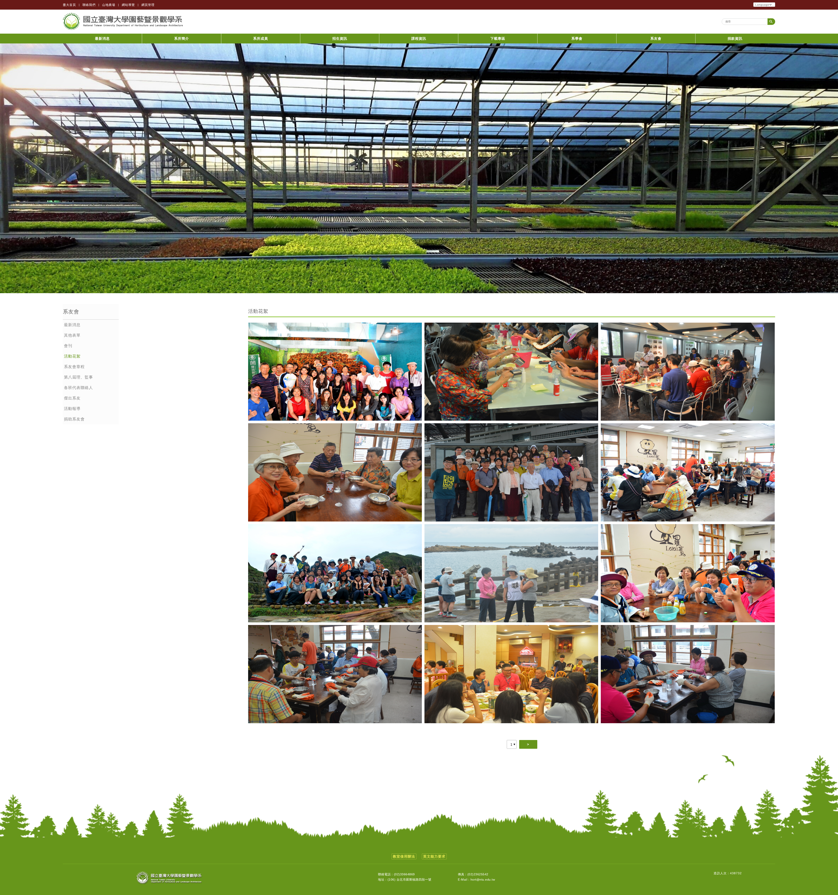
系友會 (655, 38)
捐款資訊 (735, 38)
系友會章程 (74, 367)
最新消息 (102, 38)
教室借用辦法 (404, 856)
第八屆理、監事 (78, 377)
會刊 (68, 346)
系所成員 (260, 38)
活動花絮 (72, 356)
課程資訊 (418, 38)
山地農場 (108, 5)
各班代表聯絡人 (78, 388)
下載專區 (497, 38)
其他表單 (72, 335)
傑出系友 (72, 398)
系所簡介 (181, 38)
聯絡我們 (89, 5)
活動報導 (72, 408)
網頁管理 (148, 5)
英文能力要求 (434, 856)
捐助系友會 (74, 419)
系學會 (576, 38)
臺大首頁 (69, 5)
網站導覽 (128, 5)
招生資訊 (339, 38)
